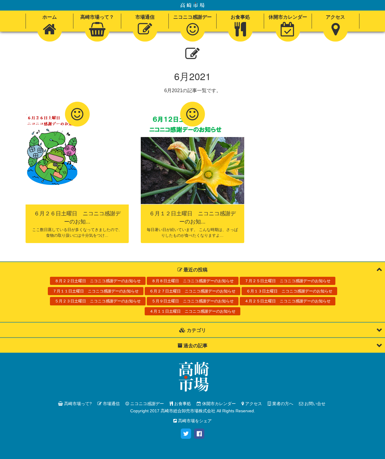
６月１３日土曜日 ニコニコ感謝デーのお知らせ (289, 291)
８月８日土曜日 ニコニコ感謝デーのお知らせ (193, 281)
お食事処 (182, 403)
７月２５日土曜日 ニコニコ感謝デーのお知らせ (288, 281)
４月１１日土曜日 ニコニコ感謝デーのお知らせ (192, 311)
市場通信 (111, 403)
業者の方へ (282, 403)
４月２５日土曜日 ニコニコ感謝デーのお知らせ (288, 301)
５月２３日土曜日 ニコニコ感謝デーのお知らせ (98, 301)
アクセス (253, 403)
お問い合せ (314, 403)
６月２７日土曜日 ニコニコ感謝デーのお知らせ (192, 291)
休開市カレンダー (218, 403)
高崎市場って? (77, 403)
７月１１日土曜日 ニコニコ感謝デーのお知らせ (96, 291)
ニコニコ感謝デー (146, 403)
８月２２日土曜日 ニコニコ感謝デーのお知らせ (98, 281)
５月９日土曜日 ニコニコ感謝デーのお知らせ (193, 301)
